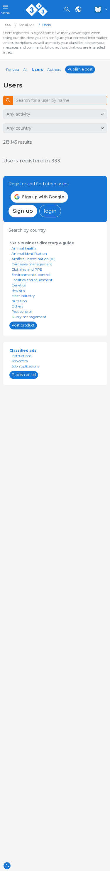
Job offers (19, 361)
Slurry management (28, 317)
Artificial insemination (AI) (33, 259)
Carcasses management (31, 264)
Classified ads (22, 350)
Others (17, 306)
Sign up (23, 211)
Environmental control (30, 274)
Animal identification (29, 253)
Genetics (18, 285)
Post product (23, 325)
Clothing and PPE (26, 269)
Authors (54, 69)
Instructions (21, 355)
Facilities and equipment (32, 280)
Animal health (23, 248)
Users (37, 69)
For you (12, 69)
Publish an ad (24, 374)
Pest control (21, 311)
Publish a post (80, 69)
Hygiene (18, 290)
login (50, 211)
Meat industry (23, 295)
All (25, 69)
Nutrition (19, 301)
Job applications (25, 366)
